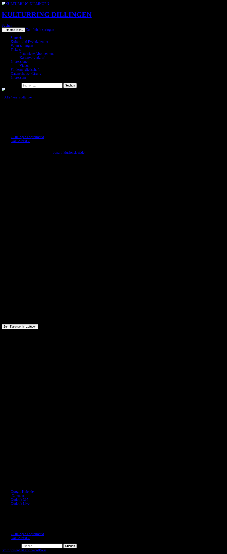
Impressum (18, 77)
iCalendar (17, 495)
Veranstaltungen (22, 45)
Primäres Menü (13, 29)
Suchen (7, 25)
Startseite (17, 37)
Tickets (16, 49)
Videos (24, 65)
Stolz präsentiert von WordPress (24, 550)
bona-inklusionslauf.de (68, 152)
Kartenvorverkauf (32, 57)
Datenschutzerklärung (26, 73)
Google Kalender (23, 491)
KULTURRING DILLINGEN (47, 14)
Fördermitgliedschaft (25, 69)
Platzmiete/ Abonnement (37, 53)
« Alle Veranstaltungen (17, 97)
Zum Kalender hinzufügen (20, 326)
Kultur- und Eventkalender (29, 41)
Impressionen (20, 61)
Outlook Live (20, 503)
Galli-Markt (20, 141)
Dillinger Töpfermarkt (27, 137)
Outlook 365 (19, 499)
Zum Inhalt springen (40, 29)
